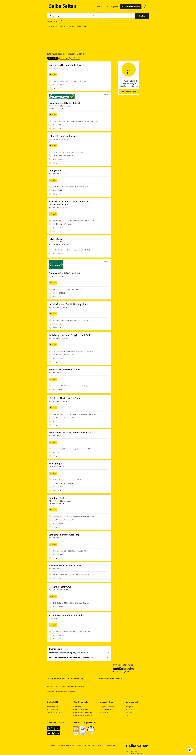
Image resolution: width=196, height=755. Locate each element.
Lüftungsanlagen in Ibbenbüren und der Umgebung (65, 678)
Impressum (51, 745)
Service (105, 6)
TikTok (128, 715)
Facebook (129, 710)
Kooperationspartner (107, 707)
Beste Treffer (52, 58)
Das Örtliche (104, 712)
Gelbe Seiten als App (80, 710)
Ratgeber (114, 6)
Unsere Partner (106, 702)
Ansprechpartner (53, 707)
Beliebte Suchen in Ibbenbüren (109, 678)
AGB (99, 745)
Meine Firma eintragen (131, 6)
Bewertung (64, 58)
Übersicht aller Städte (54, 712)
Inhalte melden (109, 745)
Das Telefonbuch (105, 710)
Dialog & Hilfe (53, 702)
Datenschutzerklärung (66, 745)
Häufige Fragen (52, 710)
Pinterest (129, 712)
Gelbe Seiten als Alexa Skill (82, 715)
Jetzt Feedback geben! (128, 92)
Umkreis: (52, 22)
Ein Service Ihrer (134, 752)
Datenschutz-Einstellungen (85, 745)
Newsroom (77, 707)
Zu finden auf (132, 702)
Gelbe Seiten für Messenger (83, 712)
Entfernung (76, 58)
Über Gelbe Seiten (81, 702)
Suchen (97, 6)
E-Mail (54, 75)
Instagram (129, 707)
